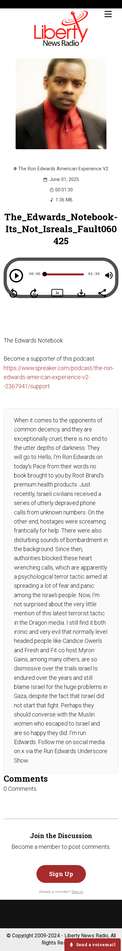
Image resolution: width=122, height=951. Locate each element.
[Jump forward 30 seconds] (34, 293)
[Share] (102, 292)
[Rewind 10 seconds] (13, 293)
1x (57, 293)
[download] (81, 293)
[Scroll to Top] (109, 925)
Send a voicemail (95, 944)
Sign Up (61, 874)
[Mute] (109, 275)
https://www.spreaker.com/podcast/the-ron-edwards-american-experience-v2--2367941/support (59, 377)
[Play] (16, 276)
